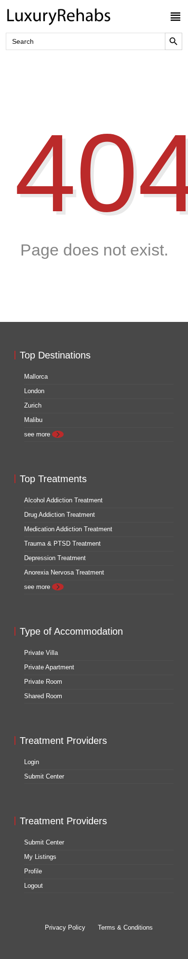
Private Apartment (49, 667)
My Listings (40, 856)
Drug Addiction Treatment (59, 514)
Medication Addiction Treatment (68, 529)
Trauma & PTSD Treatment (62, 543)
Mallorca (36, 376)
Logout (33, 885)
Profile (33, 871)
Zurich (32, 405)
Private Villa (41, 652)
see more (38, 434)
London (34, 391)
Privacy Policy (65, 927)
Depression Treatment (55, 558)
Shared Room (43, 696)
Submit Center (44, 776)
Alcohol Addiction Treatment (63, 500)
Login (31, 762)
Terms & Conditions (125, 927)
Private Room (43, 681)
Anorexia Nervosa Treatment (64, 572)
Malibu (33, 419)
